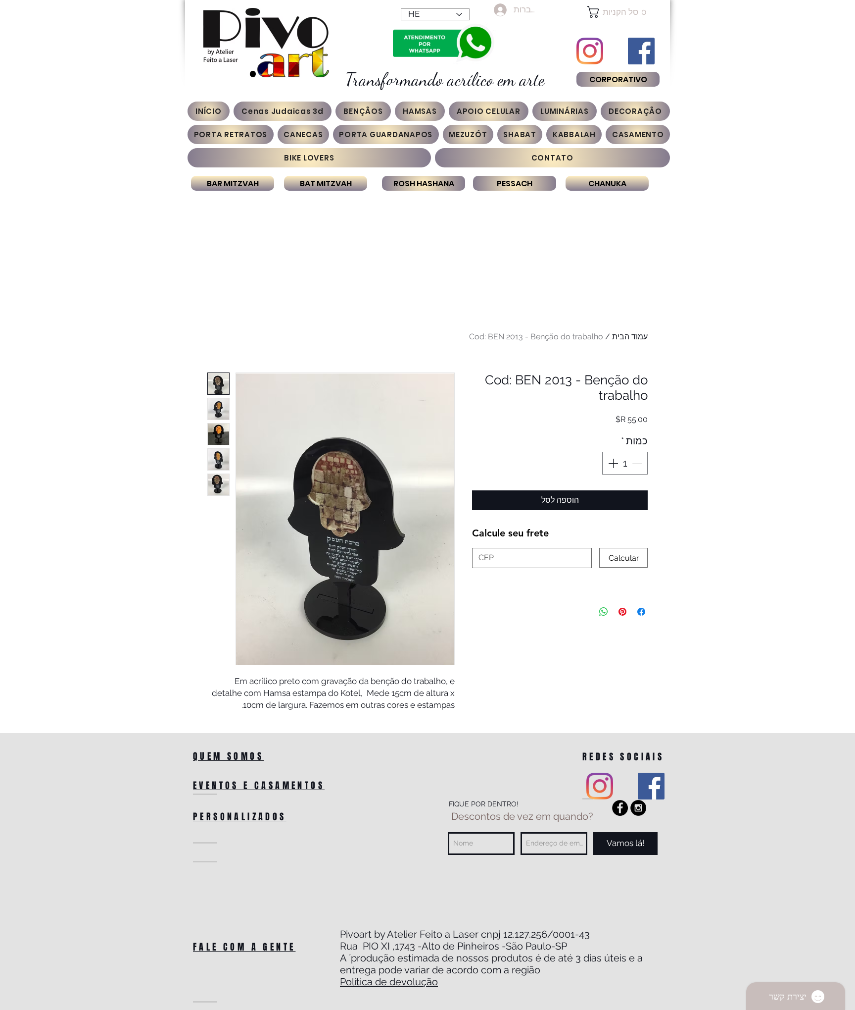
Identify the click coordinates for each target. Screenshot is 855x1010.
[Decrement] (637, 463)
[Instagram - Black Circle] (638, 808)
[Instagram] (589, 51)
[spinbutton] (624, 463)
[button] (618, 12)
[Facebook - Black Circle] (620, 808)
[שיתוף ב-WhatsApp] (604, 612)
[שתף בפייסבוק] (641, 612)
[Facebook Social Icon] (641, 51)
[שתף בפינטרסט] (622, 612)
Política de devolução (389, 982)
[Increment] (612, 463)
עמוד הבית (630, 336)
